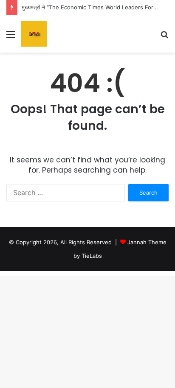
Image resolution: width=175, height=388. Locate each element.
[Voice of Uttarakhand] (34, 34)
